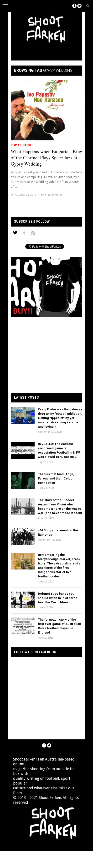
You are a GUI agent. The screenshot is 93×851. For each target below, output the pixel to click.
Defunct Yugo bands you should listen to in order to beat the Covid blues (57, 598)
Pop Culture (22, 145)
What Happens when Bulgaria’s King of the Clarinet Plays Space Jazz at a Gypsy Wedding (46, 157)
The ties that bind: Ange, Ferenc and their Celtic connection (56, 478)
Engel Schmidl (53, 194)
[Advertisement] (53, 51)
